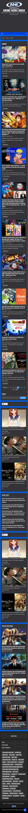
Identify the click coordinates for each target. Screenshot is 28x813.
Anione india (21, 759)
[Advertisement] (14, 23)
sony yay (22, 795)
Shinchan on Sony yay (7, 795)
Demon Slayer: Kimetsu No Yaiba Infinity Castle (12, 767)
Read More (6, 76)
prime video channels (7, 791)
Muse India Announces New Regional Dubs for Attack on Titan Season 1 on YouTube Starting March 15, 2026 (13, 483)
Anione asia (14, 759)
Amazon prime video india (8, 752)
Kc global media (21, 774)
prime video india (17, 791)
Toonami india (5, 798)
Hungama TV (14, 774)
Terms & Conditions (6, 747)
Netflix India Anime (13, 786)
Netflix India (5, 786)
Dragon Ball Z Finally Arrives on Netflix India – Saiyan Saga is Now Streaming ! (14, 327)
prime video (12, 788)
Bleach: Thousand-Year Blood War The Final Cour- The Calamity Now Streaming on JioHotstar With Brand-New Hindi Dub (13, 500)
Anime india (18, 755)
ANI (3, 67)
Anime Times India (6, 759)
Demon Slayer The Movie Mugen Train (10, 769)
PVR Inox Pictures (14, 793)
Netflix (8, 783)
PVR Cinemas (5, 793)
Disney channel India (7, 771)
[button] (2, 33)
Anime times (14, 757)
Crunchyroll (20, 762)
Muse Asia (17, 779)
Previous (5, 387)
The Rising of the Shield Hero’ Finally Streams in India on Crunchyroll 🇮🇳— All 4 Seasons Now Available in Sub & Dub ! (14, 360)
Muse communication (7, 781)
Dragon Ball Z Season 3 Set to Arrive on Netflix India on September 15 (14, 54)
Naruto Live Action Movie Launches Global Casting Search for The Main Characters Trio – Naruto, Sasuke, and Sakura (13, 527)
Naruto (4, 783)
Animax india (12, 755)
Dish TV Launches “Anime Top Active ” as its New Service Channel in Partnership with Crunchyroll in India (14, 156)
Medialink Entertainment (8, 779)
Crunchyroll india (18, 764)
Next (16, 389)
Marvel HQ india (6, 776)
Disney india (15, 771)
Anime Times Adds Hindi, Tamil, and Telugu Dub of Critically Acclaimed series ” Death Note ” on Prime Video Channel (14, 87)
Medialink (13, 776)
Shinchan (21, 793)
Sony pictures (16, 795)
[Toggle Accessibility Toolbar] (25, 810)
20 (13, 389)
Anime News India (14, 10)
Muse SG (21, 781)
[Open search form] (26, 33)
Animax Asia (5, 755)
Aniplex (4, 762)
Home (3, 742)
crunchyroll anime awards (8, 764)
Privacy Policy (5, 745)
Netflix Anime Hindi (16, 783)
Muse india (15, 781)
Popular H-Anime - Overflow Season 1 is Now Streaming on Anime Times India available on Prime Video (13, 429)
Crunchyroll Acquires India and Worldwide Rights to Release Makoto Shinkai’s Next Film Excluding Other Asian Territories (13, 506)
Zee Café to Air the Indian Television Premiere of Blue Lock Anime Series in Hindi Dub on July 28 (14, 297)
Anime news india (6, 757)
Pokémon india (6, 788)
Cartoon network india (12, 762)
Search (4, 394)
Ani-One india (18, 752)
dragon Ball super (6, 774)
